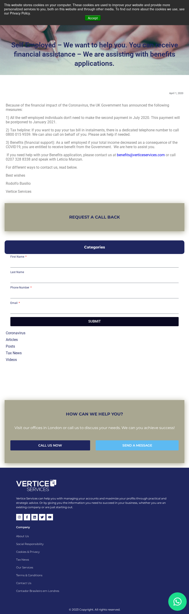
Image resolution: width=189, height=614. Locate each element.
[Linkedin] (34, 517)
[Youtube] (50, 517)
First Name (17, 256)
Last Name (17, 272)
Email (14, 303)
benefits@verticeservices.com (141, 155)
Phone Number (20, 287)
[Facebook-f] (27, 517)
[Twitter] (42, 517)
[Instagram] (19, 517)
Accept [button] (93, 18)
